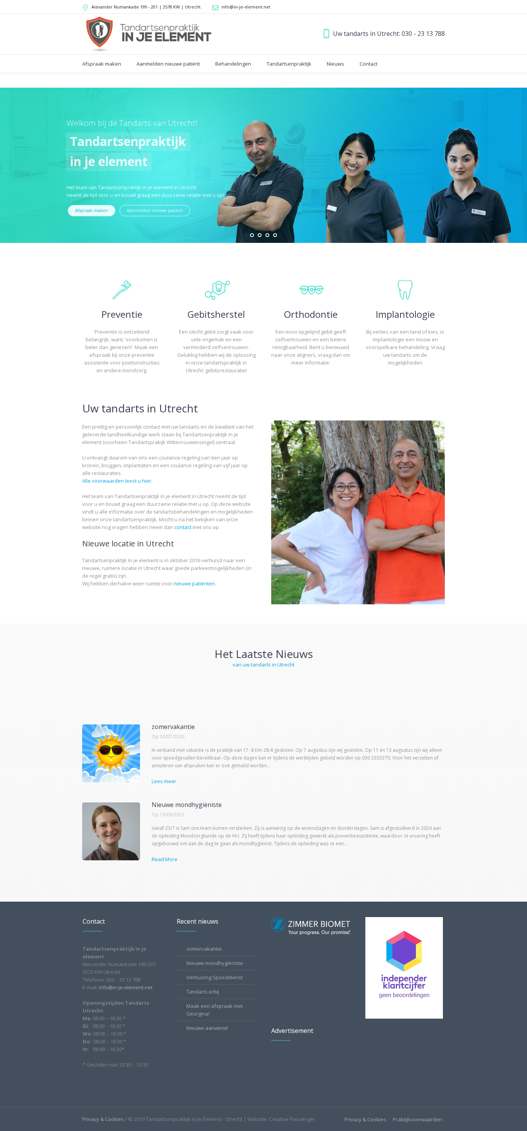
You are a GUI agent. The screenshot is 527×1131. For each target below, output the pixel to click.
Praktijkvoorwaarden (417, 1119)
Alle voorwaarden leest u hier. (117, 480)
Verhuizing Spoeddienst (214, 977)
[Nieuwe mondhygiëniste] (111, 831)
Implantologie (405, 314)
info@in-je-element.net (245, 7)
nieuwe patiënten (194, 583)
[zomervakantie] (111, 753)
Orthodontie (311, 314)
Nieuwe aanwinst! (207, 1027)
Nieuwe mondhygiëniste (187, 804)
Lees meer (164, 781)
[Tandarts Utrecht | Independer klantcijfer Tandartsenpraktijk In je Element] (404, 967)
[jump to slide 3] (267, 235)
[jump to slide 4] (275, 235)
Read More (164, 859)
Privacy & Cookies (365, 1119)
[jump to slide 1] (252, 235)
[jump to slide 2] (260, 235)
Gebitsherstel (216, 314)
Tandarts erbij (202, 991)
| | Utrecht (146, 7)
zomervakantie (173, 726)
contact (182, 527)
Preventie (121, 314)
